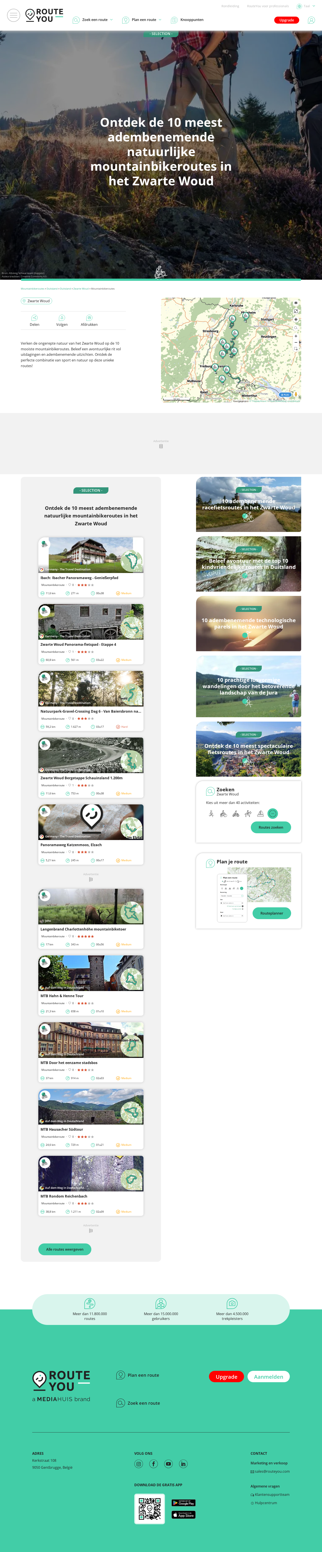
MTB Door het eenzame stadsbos (69, 1062)
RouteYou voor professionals (268, 6)
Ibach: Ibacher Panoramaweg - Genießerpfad (79, 577)
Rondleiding (230, 6)
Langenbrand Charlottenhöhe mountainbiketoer (83, 929)
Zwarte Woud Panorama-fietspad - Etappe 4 (78, 644)
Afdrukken (89, 324)
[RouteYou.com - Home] (44, 15)
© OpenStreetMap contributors (283, 401)
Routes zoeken (271, 827)
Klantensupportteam (272, 1494)
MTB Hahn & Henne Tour (62, 995)
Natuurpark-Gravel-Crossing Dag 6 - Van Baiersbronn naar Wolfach (99, 711)
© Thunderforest (258, 401)
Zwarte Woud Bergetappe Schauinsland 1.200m (82, 778)
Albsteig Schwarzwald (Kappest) (26, 273)
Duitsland (52, 288)
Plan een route (143, 1375)
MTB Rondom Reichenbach (64, 1196)
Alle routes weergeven (64, 1249)
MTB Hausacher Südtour (62, 1129)
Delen (34, 324)
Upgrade (287, 20)
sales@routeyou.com (272, 1471)
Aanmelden (268, 1376)
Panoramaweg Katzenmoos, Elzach (71, 844)
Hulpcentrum (265, 1502)
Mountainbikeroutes (32, 288)
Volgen (62, 324)
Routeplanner (271, 913)
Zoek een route (144, 1403)
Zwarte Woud (81, 288)
